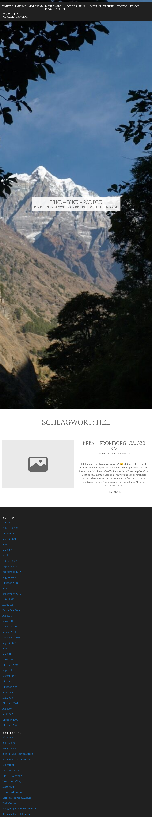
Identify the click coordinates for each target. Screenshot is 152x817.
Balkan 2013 (9, 742)
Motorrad (36, 6)
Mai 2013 (7, 653)
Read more (114, 492)
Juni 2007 (7, 714)
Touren (7, 6)
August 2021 (9, 539)
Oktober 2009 (10, 686)
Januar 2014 (9, 632)
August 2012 (9, 675)
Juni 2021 (7, 544)
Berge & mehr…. (77, 6)
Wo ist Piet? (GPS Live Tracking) (15, 15)
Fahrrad (20, 6)
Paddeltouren (10, 803)
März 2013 (8, 659)
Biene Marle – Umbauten (16, 759)
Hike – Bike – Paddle (76, 202)
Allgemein (8, 737)
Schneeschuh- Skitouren (16, 814)
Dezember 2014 (11, 610)
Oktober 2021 (10, 533)
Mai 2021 (7, 549)
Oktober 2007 (10, 703)
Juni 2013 (7, 648)
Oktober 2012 (10, 664)
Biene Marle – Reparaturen (17, 753)
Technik (108, 6)
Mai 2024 (7, 522)
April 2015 (7, 604)
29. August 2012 (107, 453)
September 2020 (11, 566)
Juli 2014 (7, 615)
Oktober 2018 (10, 582)
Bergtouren (9, 748)
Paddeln (95, 6)
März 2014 (8, 621)
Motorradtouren (12, 792)
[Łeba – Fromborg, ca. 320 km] (38, 464)
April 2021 (8, 555)
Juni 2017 (7, 588)
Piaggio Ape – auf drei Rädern (19, 808)
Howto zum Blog (11, 781)
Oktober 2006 (10, 719)
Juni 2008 (7, 692)
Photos (122, 6)
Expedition (8, 764)
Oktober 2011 (9, 681)
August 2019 (9, 577)
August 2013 (9, 643)
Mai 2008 (7, 697)
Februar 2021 (9, 560)
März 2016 (8, 599)
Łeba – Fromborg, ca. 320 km (114, 446)
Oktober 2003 (10, 725)
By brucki (124, 453)
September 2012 (11, 670)
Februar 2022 (10, 528)
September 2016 (11, 593)
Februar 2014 (10, 626)
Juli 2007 (7, 708)
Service (134, 6)
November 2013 (11, 637)
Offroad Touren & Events (16, 797)
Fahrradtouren (10, 770)
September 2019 (11, 571)
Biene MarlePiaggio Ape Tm (55, 7)
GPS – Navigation (12, 775)
